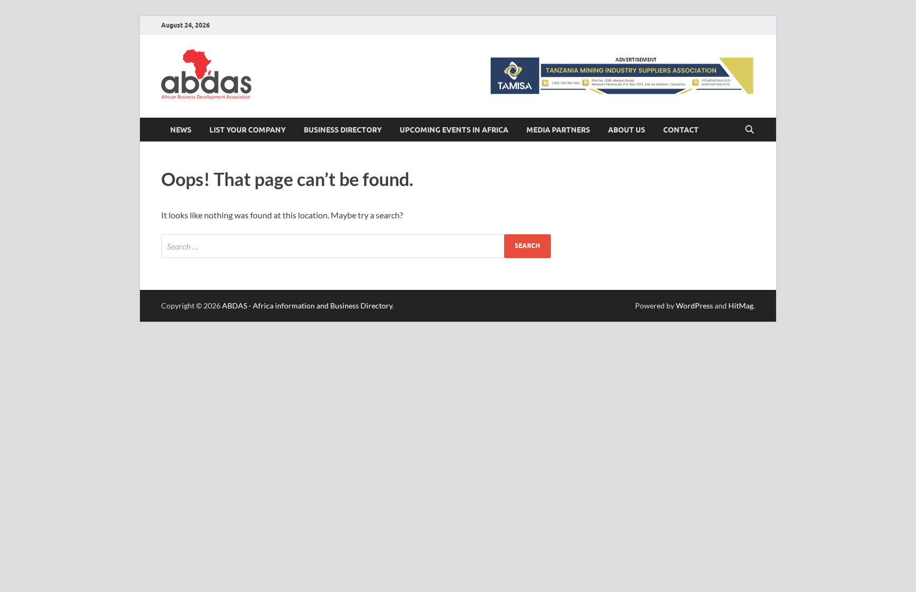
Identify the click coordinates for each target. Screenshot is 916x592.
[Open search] (750, 130)
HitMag (740, 305)
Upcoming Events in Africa (454, 130)
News (180, 130)
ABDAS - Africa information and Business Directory (307, 305)
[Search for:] (356, 246)
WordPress (694, 305)
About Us (626, 130)
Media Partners (558, 130)
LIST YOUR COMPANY (247, 130)
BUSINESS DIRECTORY (343, 130)
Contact (681, 130)
